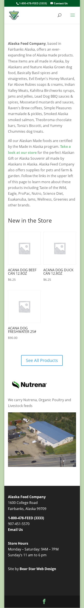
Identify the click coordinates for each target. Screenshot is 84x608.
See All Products (42, 360)
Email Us (15, 529)
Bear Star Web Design (38, 568)
